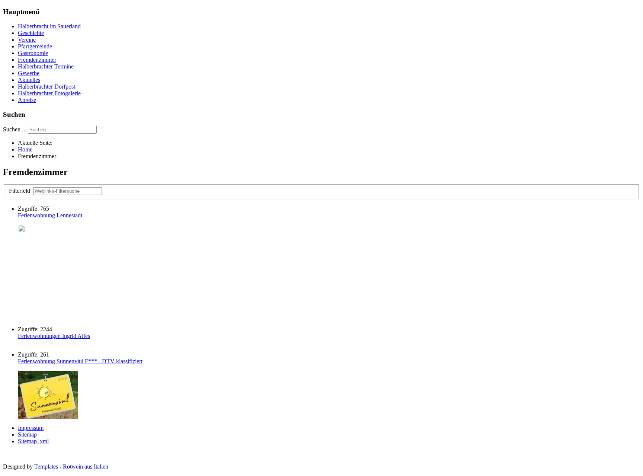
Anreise (27, 100)
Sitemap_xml (33, 441)
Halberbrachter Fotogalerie (49, 93)
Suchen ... (14, 129)
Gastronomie (33, 53)
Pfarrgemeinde (35, 46)
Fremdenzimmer (37, 60)
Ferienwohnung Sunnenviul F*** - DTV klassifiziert (80, 361)
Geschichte (31, 33)
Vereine (27, 39)
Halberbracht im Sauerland (49, 26)
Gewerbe (28, 73)
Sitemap (27, 434)
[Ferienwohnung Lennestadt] (102, 318)
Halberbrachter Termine (46, 66)
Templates (46, 466)
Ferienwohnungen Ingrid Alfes (54, 336)
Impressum (31, 428)
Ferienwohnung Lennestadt (50, 215)
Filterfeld (20, 191)
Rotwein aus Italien (85, 466)
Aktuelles (29, 80)
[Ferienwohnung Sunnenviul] (48, 416)
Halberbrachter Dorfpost (46, 86)
